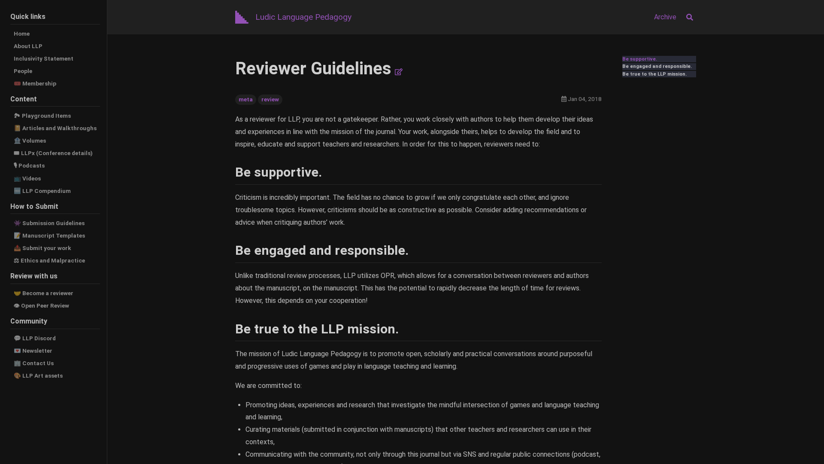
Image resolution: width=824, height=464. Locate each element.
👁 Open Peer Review (41, 305)
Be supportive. (639, 59)
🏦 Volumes (30, 140)
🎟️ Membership (35, 83)
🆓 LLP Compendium (42, 190)
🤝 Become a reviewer (43, 293)
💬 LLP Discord (35, 338)
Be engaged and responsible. (657, 66)
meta (246, 99)
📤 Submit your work (42, 247)
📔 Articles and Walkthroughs (55, 128)
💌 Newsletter (33, 350)
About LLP (28, 46)
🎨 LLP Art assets (38, 375)
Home (22, 33)
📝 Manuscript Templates (49, 235)
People (23, 70)
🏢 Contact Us (34, 363)
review (270, 99)
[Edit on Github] (399, 72)
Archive (665, 17)
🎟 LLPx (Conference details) (53, 153)
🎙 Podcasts (29, 165)
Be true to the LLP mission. (654, 74)
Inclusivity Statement (43, 58)
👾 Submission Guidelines (49, 223)
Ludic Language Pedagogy (303, 17)
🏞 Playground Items (42, 115)
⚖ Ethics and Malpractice (49, 260)
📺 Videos (27, 178)
